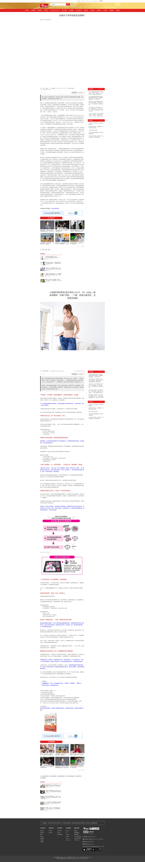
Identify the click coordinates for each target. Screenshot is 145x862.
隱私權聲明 (76, 834)
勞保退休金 (58, 6)
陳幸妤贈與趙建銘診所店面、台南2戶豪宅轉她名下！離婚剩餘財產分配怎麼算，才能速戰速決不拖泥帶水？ (77, 231)
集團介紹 (76, 830)
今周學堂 (50, 830)
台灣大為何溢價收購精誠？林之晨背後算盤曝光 (96, 133)
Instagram (67, 834)
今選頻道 (42, 840)
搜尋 (68, 4)
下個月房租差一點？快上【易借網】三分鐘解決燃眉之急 (62, 231)
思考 (46, 249)
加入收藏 (75, 92)
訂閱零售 (42, 841)
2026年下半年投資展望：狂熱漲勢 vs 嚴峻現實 (96, 124)
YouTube (67, 838)
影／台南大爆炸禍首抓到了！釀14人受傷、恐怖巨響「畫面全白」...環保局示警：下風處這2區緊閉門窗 (96, 93)
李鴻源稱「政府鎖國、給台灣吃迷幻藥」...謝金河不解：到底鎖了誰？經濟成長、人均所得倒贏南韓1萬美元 (96, 391)
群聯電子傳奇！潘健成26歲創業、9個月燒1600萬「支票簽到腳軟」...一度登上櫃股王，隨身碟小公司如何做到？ (62, 243)
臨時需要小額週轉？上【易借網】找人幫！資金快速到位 (77, 243)
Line (66, 832)
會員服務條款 (76, 832)
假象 (49, 249)
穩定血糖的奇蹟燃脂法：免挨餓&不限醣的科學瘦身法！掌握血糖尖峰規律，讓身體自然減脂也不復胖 (62, 709)
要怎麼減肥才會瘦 (45, 776)
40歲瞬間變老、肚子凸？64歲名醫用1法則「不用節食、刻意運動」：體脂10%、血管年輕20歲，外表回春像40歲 (62, 684)
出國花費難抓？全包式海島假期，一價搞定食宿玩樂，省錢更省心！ (47, 243)
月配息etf (54, 6)
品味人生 (42, 836)
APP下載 (58, 832)
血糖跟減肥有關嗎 (61, 776)
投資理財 (42, 832)
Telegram (67, 836)
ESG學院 (50, 832)
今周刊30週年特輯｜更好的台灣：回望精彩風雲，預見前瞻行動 (96, 136)
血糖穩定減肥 (43, 777)
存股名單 (51, 7)
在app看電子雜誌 (77, 838)
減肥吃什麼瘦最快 (53, 776)
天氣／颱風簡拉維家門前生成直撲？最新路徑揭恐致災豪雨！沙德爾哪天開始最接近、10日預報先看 (96, 98)
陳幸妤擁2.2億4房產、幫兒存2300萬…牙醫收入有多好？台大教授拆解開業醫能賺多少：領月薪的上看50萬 (96, 396)
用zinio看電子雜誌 (77, 836)
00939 (62, 6)
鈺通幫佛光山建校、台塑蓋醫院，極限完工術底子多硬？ (96, 127)
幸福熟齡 (42, 838)
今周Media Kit (76, 840)
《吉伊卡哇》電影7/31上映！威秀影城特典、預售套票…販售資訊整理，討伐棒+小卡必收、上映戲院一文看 (96, 115)
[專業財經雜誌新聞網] (44, 6)
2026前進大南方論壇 (93, 130)
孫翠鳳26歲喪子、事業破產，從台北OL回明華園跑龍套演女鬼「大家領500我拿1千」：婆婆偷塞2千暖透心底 (47, 231)
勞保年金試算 (65, 6)
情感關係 (53, 88)
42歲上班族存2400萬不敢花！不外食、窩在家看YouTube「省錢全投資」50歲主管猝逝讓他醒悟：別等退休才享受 (96, 109)
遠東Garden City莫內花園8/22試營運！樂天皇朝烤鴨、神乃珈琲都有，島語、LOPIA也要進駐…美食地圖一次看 (96, 103)
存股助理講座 (59, 834)
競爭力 (41, 834)
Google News (68, 840)
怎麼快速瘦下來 (78, 776)
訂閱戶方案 (59, 830)
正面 (43, 249)
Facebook (67, 830)
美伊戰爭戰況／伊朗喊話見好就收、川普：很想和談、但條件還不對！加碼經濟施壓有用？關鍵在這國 (96, 380)
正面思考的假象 (71, 88)
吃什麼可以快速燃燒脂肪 (69, 776)
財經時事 (42, 830)
